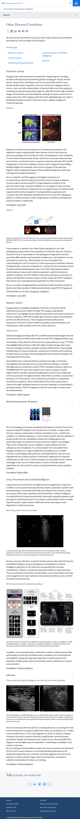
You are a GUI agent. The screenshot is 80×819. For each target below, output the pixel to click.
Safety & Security (11, 807)
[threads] (50, 784)
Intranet (8, 800)
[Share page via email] (23, 31)
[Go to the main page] (13, 3)
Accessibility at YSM (12, 804)
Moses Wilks (22, 472)
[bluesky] (40, 784)
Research (29, 9)
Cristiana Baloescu (25, 668)
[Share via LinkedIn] (15, 31)
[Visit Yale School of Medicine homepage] (23, 775)
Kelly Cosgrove (23, 394)
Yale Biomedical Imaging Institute (14, 9)
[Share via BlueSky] (19, 31)
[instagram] (44, 784)
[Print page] (27, 31)
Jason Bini (21, 205)
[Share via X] (8, 31)
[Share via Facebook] (12, 31)
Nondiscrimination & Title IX (49, 804)
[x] (30, 784)
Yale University (10, 811)
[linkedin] (34, 784)
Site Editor (43, 800)
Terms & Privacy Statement (48, 807)
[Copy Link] (72, 71)
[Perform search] (70, 3)
